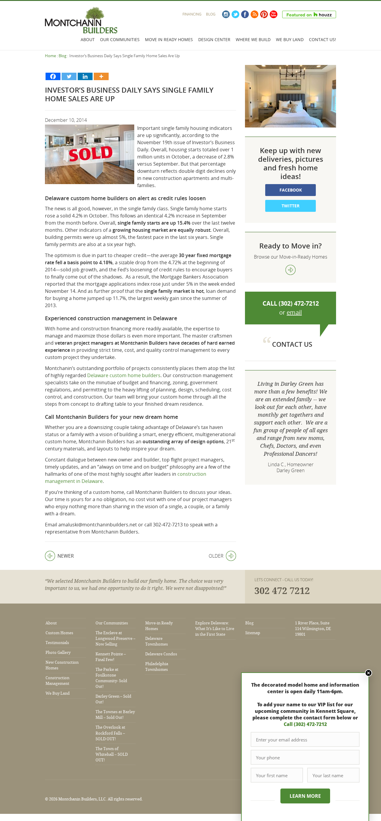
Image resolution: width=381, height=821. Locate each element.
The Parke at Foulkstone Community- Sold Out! (111, 678)
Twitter (235, 14)
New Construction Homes (62, 665)
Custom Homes (59, 633)
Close (368, 673)
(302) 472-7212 (299, 303)
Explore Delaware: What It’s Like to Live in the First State (214, 629)
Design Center (214, 39)
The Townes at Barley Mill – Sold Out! (115, 715)
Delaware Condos (161, 654)
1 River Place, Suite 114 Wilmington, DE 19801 (313, 629)
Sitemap (252, 633)
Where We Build (253, 39)
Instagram (226, 14)
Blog (211, 14)
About (88, 39)
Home (50, 55)
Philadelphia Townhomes (156, 667)
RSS (254, 14)
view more (290, 270)
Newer (59, 556)
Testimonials (57, 642)
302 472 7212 (282, 591)
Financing (192, 14)
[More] (101, 76)
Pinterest (264, 14)
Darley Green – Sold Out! (113, 699)
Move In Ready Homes (169, 39)
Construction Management (57, 681)
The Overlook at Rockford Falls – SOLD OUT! (110, 733)
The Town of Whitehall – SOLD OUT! (112, 754)
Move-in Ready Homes (159, 626)
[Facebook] (53, 76)
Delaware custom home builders (123, 375)
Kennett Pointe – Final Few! (111, 657)
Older (216, 556)
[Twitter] (69, 76)
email (294, 312)
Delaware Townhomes (156, 641)
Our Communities (120, 39)
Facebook (245, 14)
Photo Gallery (58, 652)
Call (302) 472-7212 (305, 724)
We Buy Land (290, 39)
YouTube (273, 14)
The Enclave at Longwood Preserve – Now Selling (115, 638)
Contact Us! (322, 39)
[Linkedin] (85, 76)
